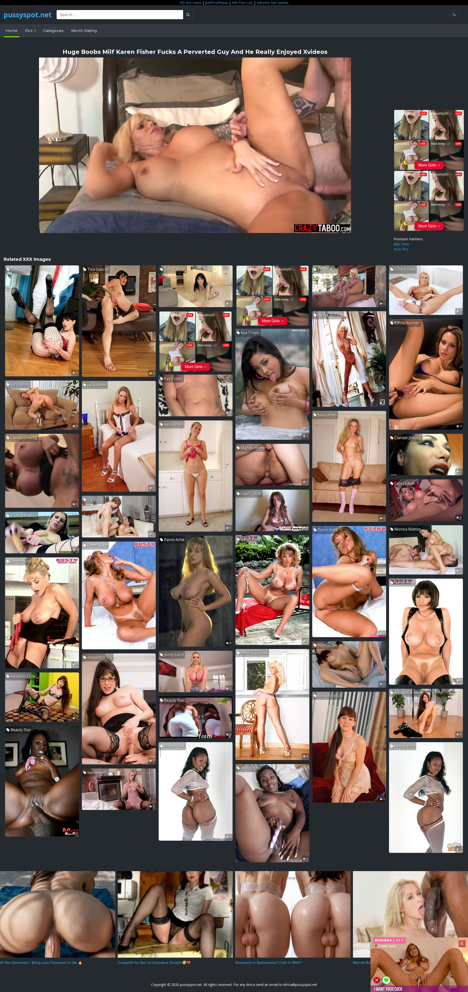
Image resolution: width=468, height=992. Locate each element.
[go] (188, 14)
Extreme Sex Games (273, 2)
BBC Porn (401, 244)
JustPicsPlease (216, 2)
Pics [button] (29, 30)
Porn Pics (401, 249)
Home (12, 30)
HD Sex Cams (190, 2)
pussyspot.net (28, 14)
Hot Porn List (242, 2)
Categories (53, 30)
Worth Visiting (84, 30)
